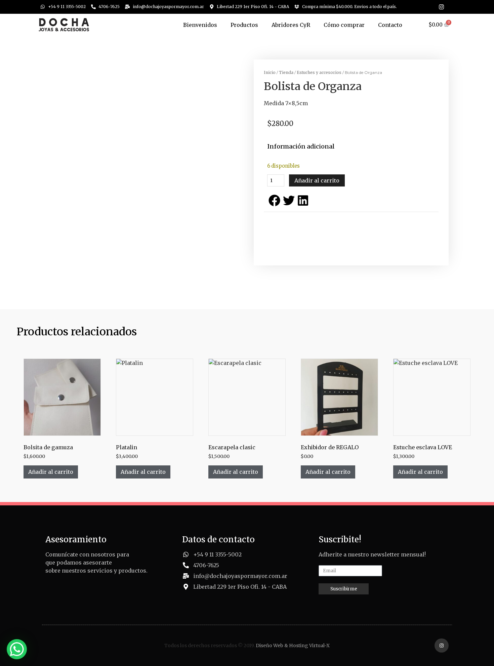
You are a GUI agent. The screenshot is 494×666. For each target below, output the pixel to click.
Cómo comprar (344, 25)
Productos (244, 25)
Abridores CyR (291, 25)
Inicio (270, 72)
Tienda (286, 72)
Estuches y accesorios (319, 72)
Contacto (390, 25)
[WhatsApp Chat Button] (17, 649)
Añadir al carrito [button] (50, 471)
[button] (274, 200)
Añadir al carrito (316, 180)
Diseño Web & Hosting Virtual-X (293, 645)
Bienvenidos (200, 25)
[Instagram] (441, 7)
